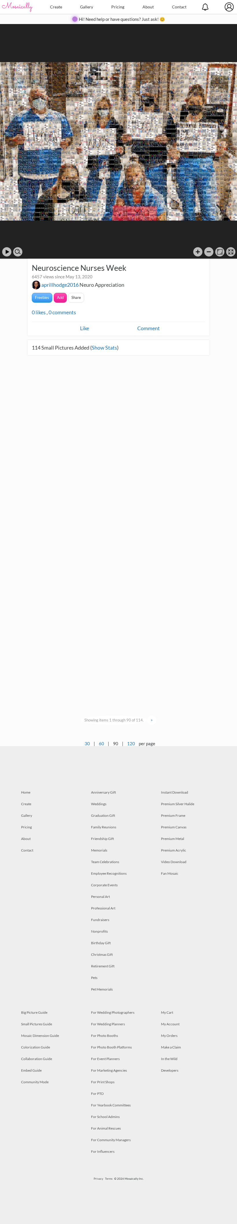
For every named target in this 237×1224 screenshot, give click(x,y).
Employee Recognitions (109, 873)
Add (60, 297)
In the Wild (169, 1059)
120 (131, 743)
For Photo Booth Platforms (111, 1047)
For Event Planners (105, 1059)
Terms (108, 1178)
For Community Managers (111, 1140)
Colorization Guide (35, 1047)
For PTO (97, 1093)
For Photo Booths (104, 1035)
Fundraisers (100, 920)
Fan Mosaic (169, 873)
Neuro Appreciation (101, 285)
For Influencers (102, 1151)
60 (101, 743)
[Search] (18, 252)
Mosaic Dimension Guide (40, 1035)
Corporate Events (104, 885)
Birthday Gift (101, 943)
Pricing (117, 6)
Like (84, 328)
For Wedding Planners (108, 1024)
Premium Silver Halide (177, 804)
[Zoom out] (209, 252)
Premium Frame (173, 815)
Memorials (99, 850)
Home (25, 792)
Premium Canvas (173, 827)
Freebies (42, 297)
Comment (148, 328)
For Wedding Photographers (112, 1012)
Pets (94, 977)
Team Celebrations (105, 862)
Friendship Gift (102, 838)
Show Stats (104, 347)
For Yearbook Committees (111, 1105)
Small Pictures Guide (36, 1024)
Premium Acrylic (173, 850)
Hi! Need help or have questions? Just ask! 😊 (122, 19)
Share (76, 297)
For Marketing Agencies (109, 1070)
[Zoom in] (198, 252)
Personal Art (100, 896)
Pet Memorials (102, 989)
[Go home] (220, 252)
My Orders (169, 1035)
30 (87, 743)
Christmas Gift (102, 954)
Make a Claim (171, 1047)
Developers (169, 1070)
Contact (179, 6)
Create (56, 6)
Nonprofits (99, 931)
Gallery (86, 6)
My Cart (167, 1012)
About (148, 6)
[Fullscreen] (231, 252)
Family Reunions (103, 827)
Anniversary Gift (103, 792)
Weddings (98, 804)
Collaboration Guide (36, 1059)
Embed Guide (31, 1070)
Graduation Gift (103, 815)
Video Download (173, 862)
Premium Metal (172, 838)
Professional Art (103, 908)
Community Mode (35, 1082)
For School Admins (105, 1117)
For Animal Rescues (106, 1128)
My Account (170, 1024)
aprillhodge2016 (60, 285)
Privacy (98, 1178)
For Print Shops (102, 1082)
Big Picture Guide (34, 1012)
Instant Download (174, 792)
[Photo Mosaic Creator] (17, 7)
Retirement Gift (102, 966)
